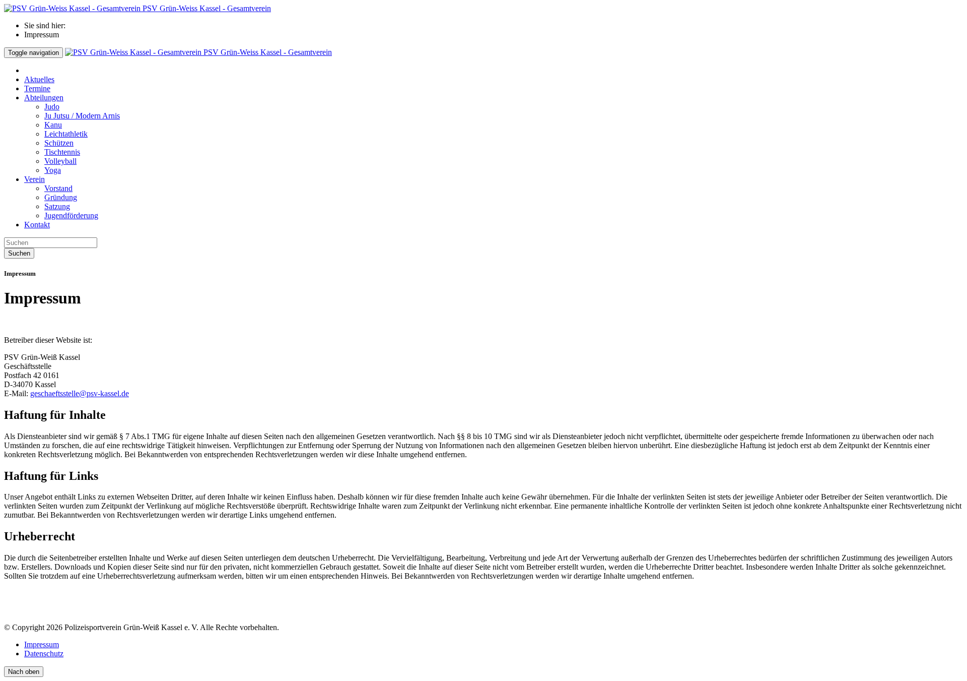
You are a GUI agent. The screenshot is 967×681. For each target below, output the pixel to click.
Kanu (53, 124)
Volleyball (60, 161)
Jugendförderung (71, 215)
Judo (51, 106)
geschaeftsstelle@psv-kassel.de (79, 393)
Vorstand (58, 188)
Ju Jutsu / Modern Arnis (82, 115)
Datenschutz (43, 653)
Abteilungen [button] (43, 97)
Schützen (59, 143)
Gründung (60, 197)
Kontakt (37, 224)
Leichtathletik (66, 134)
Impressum (41, 644)
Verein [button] (34, 179)
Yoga (52, 170)
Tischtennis (62, 152)
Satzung (57, 206)
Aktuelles (39, 79)
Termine (37, 88)
